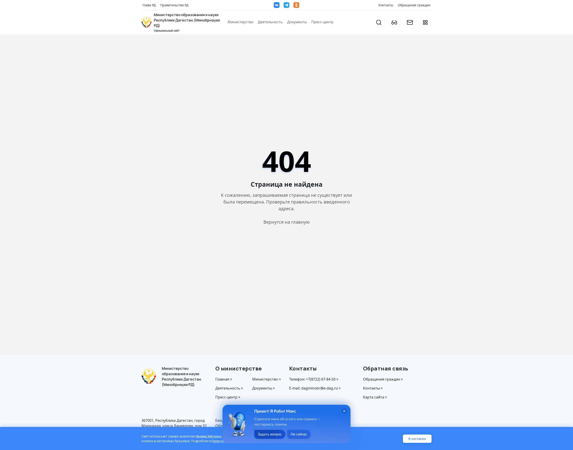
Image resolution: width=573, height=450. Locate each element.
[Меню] (425, 22)
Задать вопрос (270, 434)
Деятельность (270, 21)
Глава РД (149, 5)
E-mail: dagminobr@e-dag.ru (313, 388)
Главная (222, 379)
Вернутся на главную (286, 222)
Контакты (385, 5)
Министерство (240, 21)
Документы (297, 21)
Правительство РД (174, 5)
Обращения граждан (414, 5)
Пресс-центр (322, 21)
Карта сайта (373, 397)
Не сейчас (299, 434)
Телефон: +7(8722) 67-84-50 (312, 379)
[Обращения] (409, 22)
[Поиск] (378, 22)
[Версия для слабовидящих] (394, 22)
